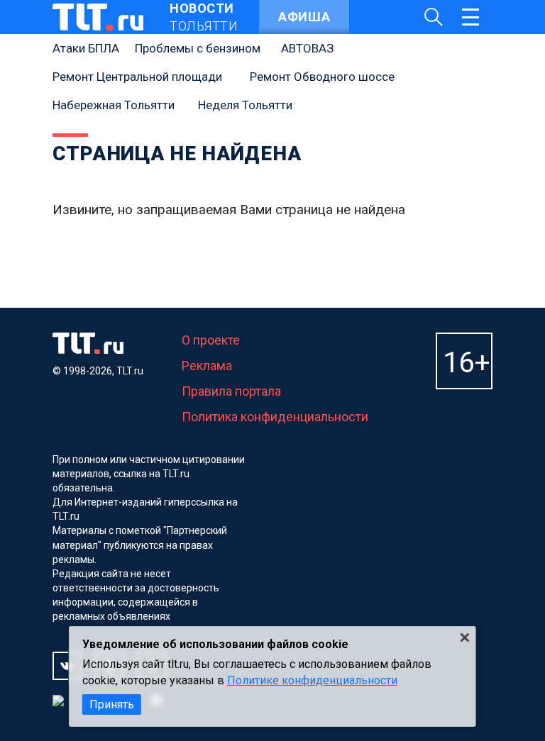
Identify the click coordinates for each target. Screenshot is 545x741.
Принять (111, 704)
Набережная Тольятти (114, 105)
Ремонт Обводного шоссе (322, 76)
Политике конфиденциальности (312, 680)
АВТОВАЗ (307, 48)
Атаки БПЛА (86, 48)
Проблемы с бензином (197, 48)
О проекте (211, 340)
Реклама (207, 365)
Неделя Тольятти (245, 105)
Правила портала (231, 391)
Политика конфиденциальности (275, 416)
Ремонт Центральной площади (137, 76)
